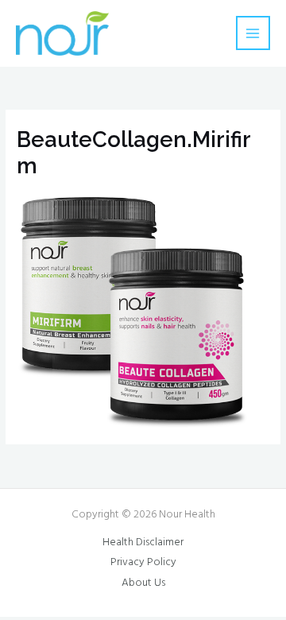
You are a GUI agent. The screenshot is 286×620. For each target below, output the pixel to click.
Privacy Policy (143, 562)
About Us (143, 583)
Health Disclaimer (143, 542)
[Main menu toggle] (253, 33)
